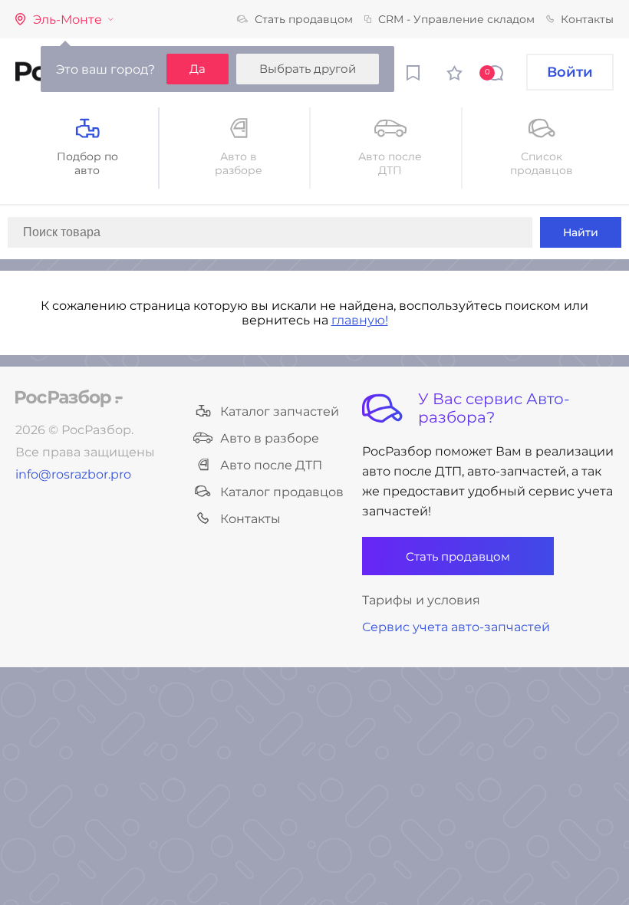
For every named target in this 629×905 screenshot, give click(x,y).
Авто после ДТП (271, 465)
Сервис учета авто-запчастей (456, 627)
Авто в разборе (269, 438)
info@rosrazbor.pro (73, 474)
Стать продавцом (304, 19)
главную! (359, 320)
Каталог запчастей (279, 411)
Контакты (587, 19)
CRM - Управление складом (456, 19)
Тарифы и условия (421, 600)
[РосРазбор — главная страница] (69, 398)
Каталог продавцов (282, 492)
